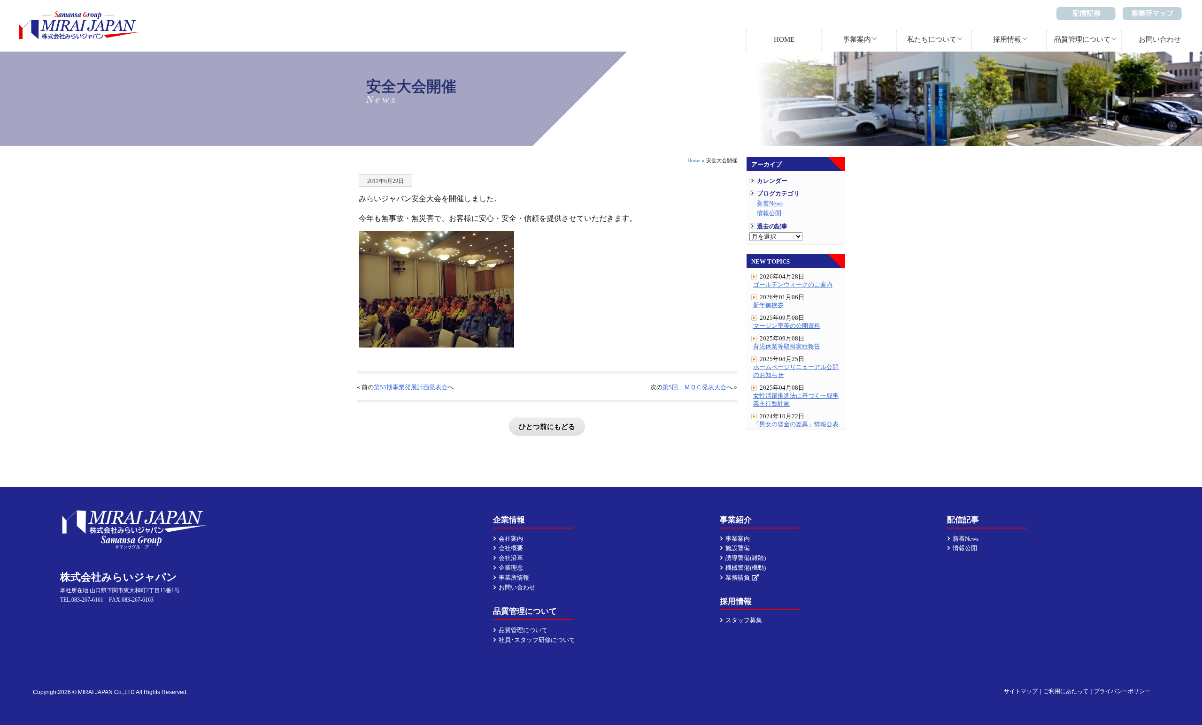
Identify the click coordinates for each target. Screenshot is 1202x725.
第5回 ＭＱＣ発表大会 (694, 387)
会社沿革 (511, 557)
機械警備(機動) (745, 567)
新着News (770, 203)
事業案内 (857, 39)
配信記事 (1086, 13)
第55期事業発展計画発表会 (410, 387)
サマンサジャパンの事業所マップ (1152, 13)
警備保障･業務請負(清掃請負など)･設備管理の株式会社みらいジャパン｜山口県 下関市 (79, 25)
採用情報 (1007, 39)
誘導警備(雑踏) (745, 557)
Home (694, 160)
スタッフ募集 (743, 620)
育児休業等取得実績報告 (786, 346)
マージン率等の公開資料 (786, 326)
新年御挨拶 (768, 305)
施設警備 (737, 547)
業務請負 (737, 577)
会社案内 (511, 538)
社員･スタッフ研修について (537, 639)
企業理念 (511, 567)
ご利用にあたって (1065, 691)
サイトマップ (1021, 691)
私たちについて (931, 39)
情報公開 (769, 213)
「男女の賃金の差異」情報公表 (796, 424)
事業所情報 (514, 577)
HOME (784, 39)
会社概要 (511, 547)
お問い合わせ (1160, 39)
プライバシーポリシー (1122, 691)
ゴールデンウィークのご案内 (792, 284)
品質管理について (1082, 39)
